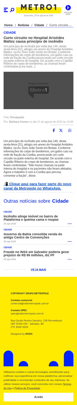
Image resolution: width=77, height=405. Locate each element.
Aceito (38, 397)
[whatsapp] (69, 136)
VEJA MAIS (38, 276)
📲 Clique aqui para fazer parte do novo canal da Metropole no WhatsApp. (36, 192)
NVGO (28, 340)
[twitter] (60, 136)
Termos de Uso (20, 388)
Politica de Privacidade (45, 388)
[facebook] (53, 136)
